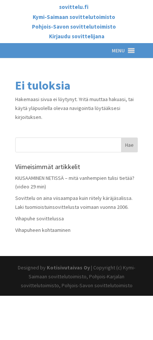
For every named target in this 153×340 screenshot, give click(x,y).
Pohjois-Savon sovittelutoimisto (74, 27)
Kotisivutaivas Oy (68, 267)
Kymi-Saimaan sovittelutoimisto (74, 17)
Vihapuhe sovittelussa (39, 218)
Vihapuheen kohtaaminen (43, 230)
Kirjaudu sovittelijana (76, 36)
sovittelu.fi (73, 7)
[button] (118, 50)
